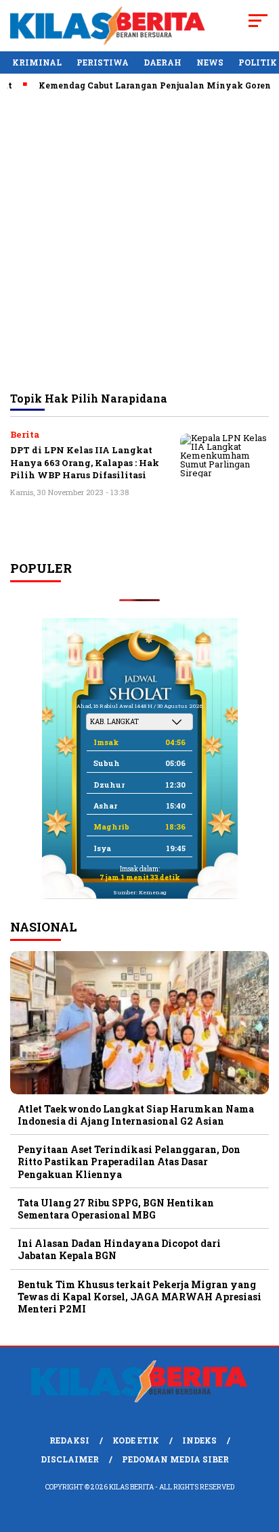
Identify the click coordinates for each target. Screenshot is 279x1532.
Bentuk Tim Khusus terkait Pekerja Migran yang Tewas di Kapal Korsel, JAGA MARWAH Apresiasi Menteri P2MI (139, 1296)
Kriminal (37, 62)
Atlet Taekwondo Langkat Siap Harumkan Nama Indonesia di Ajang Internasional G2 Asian (136, 1114)
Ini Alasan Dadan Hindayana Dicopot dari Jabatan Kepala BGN (119, 1249)
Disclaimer (70, 1459)
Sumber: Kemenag (139, 892)
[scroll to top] (260, 1453)
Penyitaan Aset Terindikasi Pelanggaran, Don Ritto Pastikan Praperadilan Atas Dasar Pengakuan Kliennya (129, 1161)
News (209, 62)
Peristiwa (103, 62)
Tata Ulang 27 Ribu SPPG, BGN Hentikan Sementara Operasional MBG (116, 1208)
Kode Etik (135, 1440)
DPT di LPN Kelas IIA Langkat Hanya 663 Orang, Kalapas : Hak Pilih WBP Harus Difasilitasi (84, 462)
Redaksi (69, 1440)
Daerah (162, 62)
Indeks (199, 1440)
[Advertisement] (139, 240)
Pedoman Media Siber (175, 1459)
